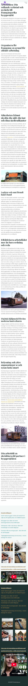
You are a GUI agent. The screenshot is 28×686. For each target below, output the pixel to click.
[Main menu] (25, 3)
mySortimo (10, 137)
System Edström (20, 86)
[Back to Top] (22, 680)
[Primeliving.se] (5, 2)
